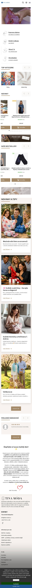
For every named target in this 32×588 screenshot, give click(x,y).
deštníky (12, 462)
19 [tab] (12, 131)
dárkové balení (8, 474)
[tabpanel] (21, 114)
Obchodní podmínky (6, 535)
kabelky (27, 460)
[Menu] (29, 2)
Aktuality (3, 557)
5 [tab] (9, 130)
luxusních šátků (18, 458)
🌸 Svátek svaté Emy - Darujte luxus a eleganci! (15, 289)
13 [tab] (22, 130)
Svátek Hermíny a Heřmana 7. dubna (15, 338)
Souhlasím (16, 584)
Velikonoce (7, 392)
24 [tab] (21, 131)
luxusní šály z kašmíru (19, 468)
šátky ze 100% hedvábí (17, 465)
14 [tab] (24, 130)
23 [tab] (19, 131)
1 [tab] (2, 130)
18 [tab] (10, 131)
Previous (25, 67)
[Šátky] (8, 78)
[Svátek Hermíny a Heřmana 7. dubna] (16, 333)
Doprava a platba (5, 545)
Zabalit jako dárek (5, 540)
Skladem (3, 562)
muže (4, 460)
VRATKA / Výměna (5, 533)
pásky (15, 462)
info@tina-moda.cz (6, 518)
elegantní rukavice (23, 462)
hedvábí (6, 470)
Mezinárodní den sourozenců (15, 241)
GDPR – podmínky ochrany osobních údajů (11, 538)
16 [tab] (28, 130)
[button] (2, 16)
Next (29, 67)
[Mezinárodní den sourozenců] (16, 238)
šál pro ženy (26, 458)
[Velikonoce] (16, 388)
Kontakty (3, 555)
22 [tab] (17, 131)
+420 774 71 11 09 (5, 520)
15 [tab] (26, 130)
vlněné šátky (16, 467)
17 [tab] (29, 130)
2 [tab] (4, 130)
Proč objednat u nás (6, 560)
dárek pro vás (15, 477)
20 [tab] (14, 131)
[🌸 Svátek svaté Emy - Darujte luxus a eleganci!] (16, 284)
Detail (22, 180)
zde (25, 577)
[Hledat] (23, 2)
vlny (27, 468)
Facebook (2, 523)
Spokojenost (4, 565)
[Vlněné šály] (24, 78)
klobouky (6, 462)
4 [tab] (7, 130)
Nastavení (16, 580)
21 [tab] (16, 131)
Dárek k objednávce (6, 542)
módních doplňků (15, 460)
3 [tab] (5, 130)
